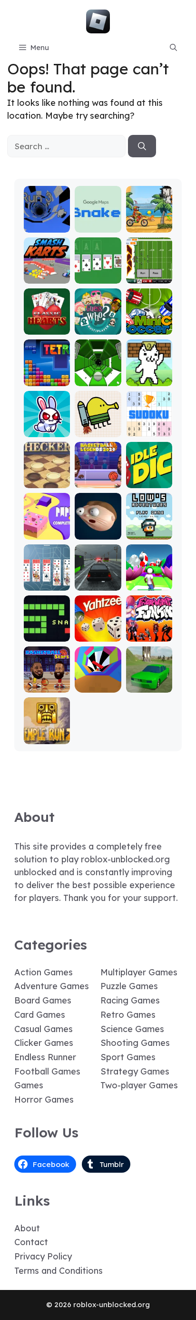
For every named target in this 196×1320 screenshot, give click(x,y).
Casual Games (43, 1028)
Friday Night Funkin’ (149, 626)
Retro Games (128, 1014)
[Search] (142, 146)
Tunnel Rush (97, 681)
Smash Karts (47, 272)
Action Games (43, 972)
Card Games (39, 1014)
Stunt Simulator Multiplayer (149, 672)
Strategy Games (134, 1071)
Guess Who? (98, 323)
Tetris (47, 379)
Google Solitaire (98, 272)
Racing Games (130, 1000)
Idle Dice (149, 481)
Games (28, 1085)
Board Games (42, 1000)
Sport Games (128, 1057)
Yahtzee (97, 634)
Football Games (47, 1071)
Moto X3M (148, 225)
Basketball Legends (98, 477)
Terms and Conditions (58, 1270)
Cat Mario (149, 379)
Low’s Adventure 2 (148, 524)
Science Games (132, 1028)
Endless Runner (45, 1057)
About (27, 1228)
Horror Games (44, 1099)
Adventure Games (51, 986)
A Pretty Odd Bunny (47, 426)
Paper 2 (47, 532)
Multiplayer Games (138, 972)
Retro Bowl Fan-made (149, 272)
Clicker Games (43, 1042)
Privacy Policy (43, 1256)
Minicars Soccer (149, 323)
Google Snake (97, 221)
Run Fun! (149, 583)
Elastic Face (98, 528)
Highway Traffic (98, 579)
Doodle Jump (98, 426)
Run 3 (47, 225)
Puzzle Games (129, 986)
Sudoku (149, 430)
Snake (47, 634)
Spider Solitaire (47, 579)
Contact (31, 1242)
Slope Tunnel (97, 375)
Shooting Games (135, 1042)
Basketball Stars (47, 681)
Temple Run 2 (47, 733)
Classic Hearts (46, 323)
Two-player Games (139, 1085)
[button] (173, 47)
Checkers (46, 481)
